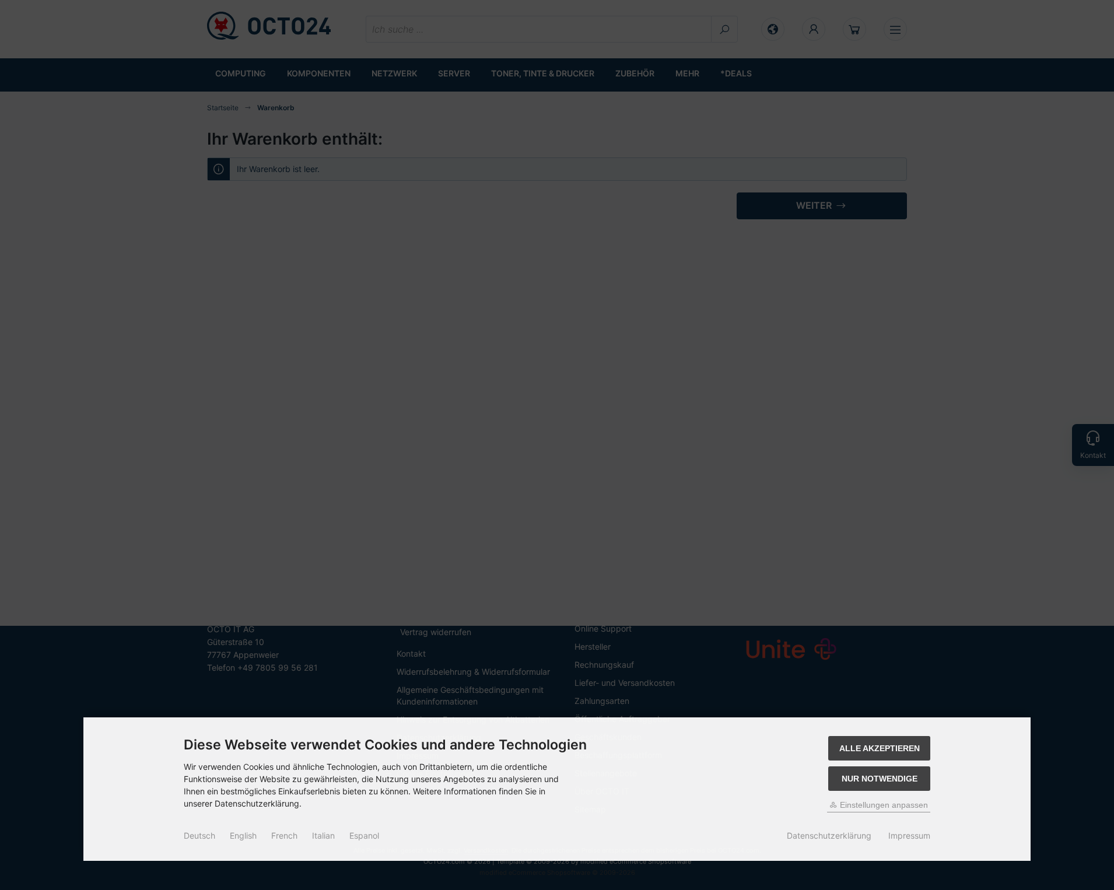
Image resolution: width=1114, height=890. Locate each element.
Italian (323, 835)
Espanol (364, 835)
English (243, 835)
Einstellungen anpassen (883, 805)
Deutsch (199, 835)
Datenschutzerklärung (829, 835)
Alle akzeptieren (879, 748)
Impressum (909, 835)
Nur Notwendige (879, 778)
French (284, 835)
